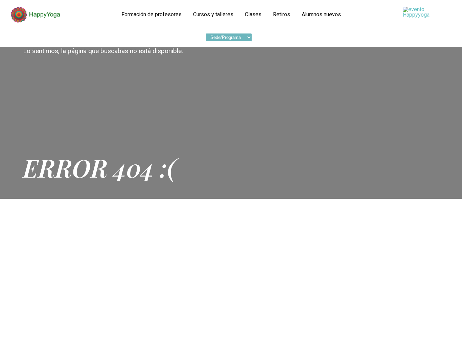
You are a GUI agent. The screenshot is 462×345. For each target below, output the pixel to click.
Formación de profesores (151, 14)
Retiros (281, 14)
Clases (253, 14)
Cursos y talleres (213, 14)
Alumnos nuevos (321, 14)
